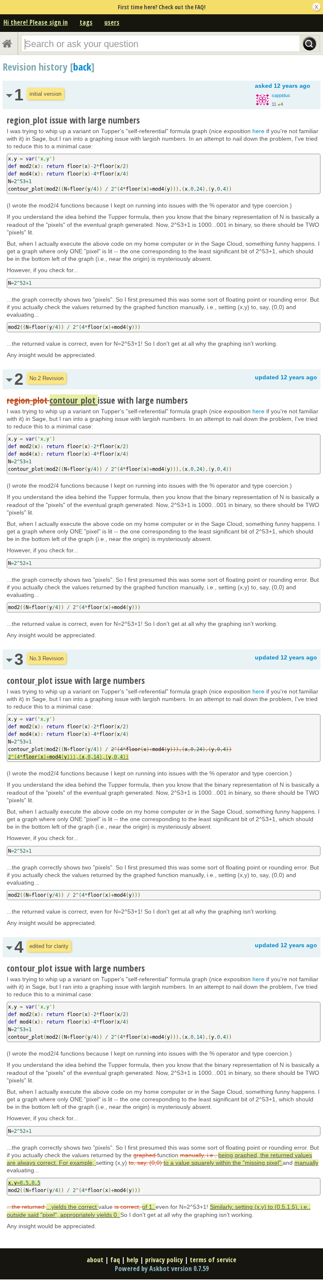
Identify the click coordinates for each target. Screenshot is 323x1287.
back (82, 67)
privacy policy (164, 1259)
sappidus (281, 95)
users (111, 22)
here (258, 131)
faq (115, 1259)
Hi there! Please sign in (35, 22)
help (132, 1259)
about (95, 1259)
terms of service (213, 1259)
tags (86, 22)
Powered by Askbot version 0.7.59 (162, 1268)
